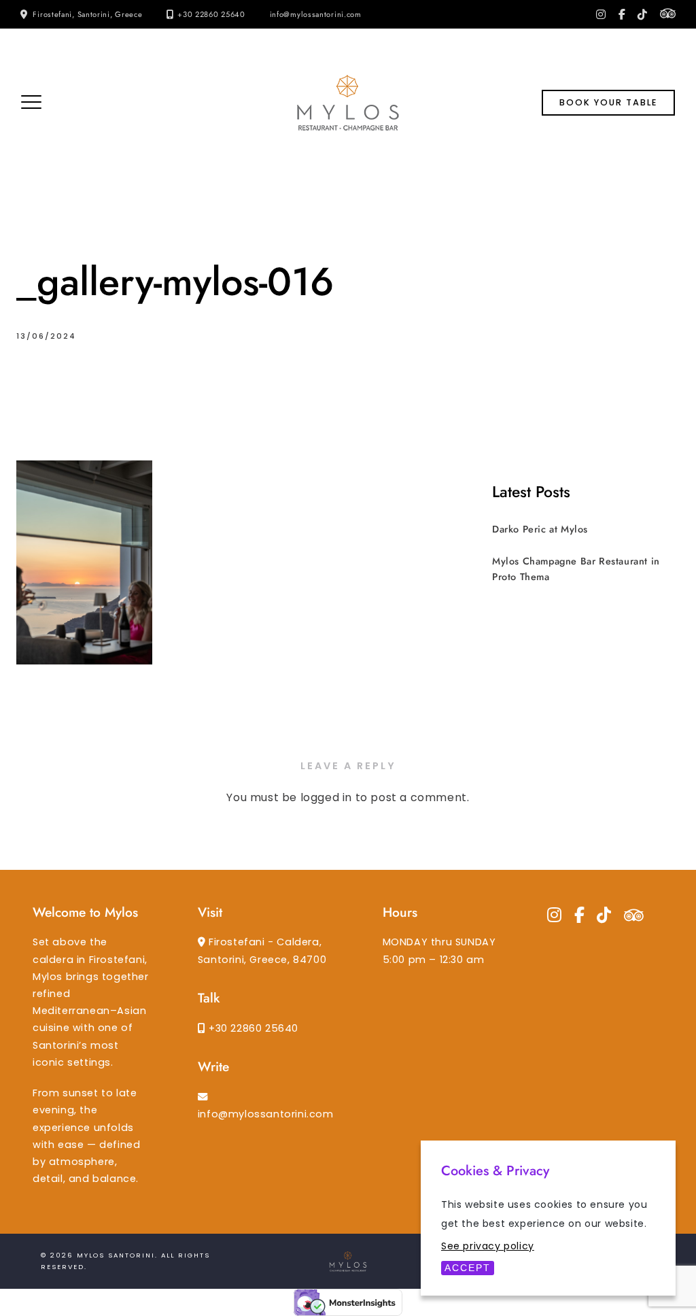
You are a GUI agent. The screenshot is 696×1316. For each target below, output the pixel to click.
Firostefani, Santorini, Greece (87, 14)
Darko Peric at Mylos (540, 529)
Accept (468, 1267)
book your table (608, 102)
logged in (326, 797)
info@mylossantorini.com (316, 14)
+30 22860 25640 (211, 14)
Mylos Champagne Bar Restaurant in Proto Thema (576, 569)
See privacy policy (487, 1246)
